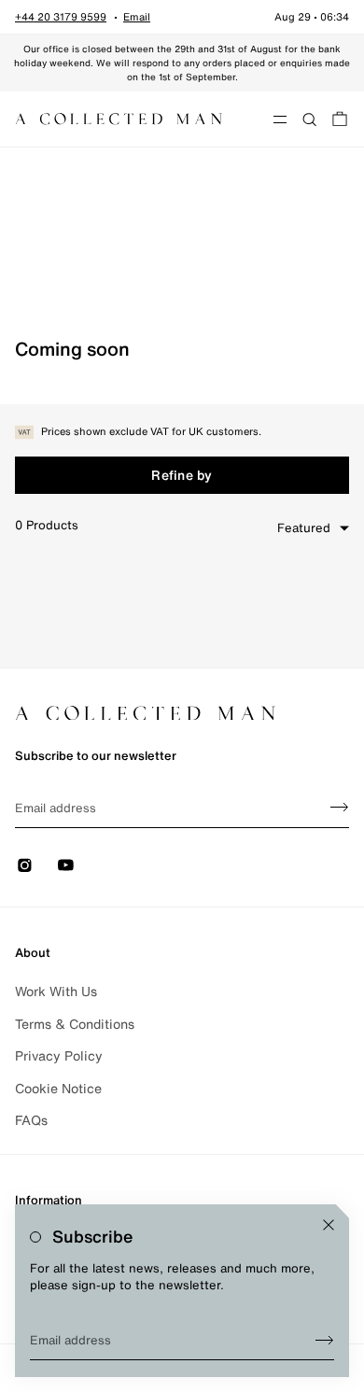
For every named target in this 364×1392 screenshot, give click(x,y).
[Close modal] (328, 1224)
